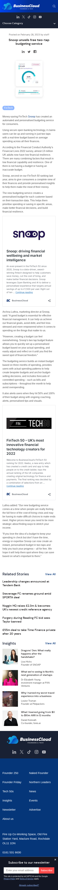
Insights (7, 800)
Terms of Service (27, 879)
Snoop (31, 116)
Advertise (35, 809)
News (32, 791)
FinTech (8, 108)
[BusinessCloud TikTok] (29, 17)
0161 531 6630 (11, 852)
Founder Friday (11, 782)
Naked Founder (38, 773)
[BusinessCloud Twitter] (23, 17)
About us (7, 818)
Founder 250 (10, 773)
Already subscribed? (29, 885)
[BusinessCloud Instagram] (34, 17)
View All (50, 574)
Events (33, 800)
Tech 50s (8, 791)
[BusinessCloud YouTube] (40, 17)
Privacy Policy (9, 879)
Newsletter (9, 809)
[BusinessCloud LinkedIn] (18, 17)
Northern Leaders (40, 782)
